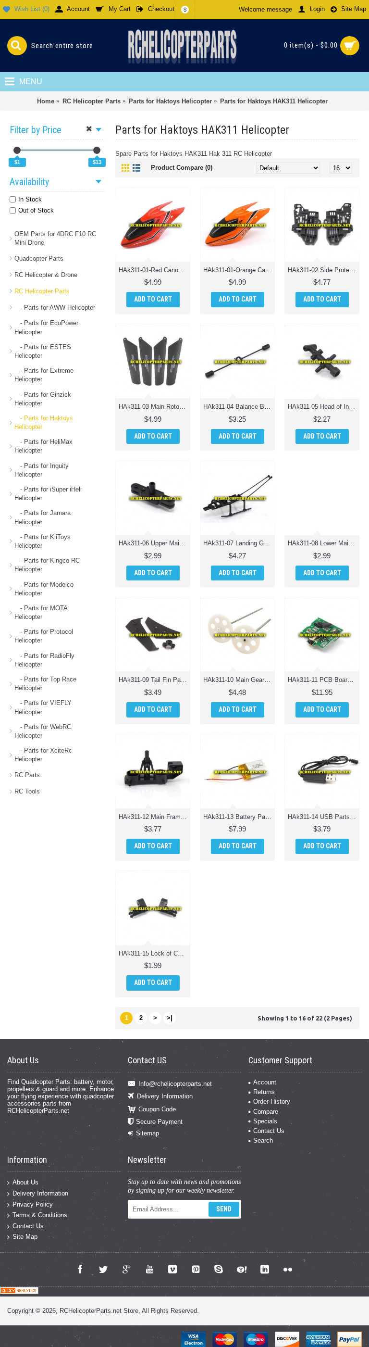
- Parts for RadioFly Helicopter (44, 660)
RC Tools (27, 791)
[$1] (17, 150)
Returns (264, 1091)
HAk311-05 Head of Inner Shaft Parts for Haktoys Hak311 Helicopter (323, 406)
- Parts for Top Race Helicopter (45, 684)
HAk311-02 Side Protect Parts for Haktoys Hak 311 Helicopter (323, 270)
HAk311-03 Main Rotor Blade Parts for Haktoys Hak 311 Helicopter (154, 406)
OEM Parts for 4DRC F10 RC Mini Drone (55, 238)
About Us (25, 1182)
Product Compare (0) (181, 167)
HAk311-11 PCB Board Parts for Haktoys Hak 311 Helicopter (323, 679)
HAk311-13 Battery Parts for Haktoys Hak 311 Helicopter (239, 816)
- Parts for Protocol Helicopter (43, 636)
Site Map (24, 1236)
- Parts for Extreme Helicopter (44, 375)
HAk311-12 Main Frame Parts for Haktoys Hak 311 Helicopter (154, 816)
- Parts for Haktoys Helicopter (43, 422)
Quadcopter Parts (38, 258)
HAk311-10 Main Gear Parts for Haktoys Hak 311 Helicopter (239, 679)
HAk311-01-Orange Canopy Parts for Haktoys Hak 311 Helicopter (239, 270)
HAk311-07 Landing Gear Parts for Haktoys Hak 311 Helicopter (239, 543)
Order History (271, 1101)
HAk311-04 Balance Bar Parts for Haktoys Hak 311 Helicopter (239, 406)
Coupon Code (157, 1108)
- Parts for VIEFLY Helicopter (43, 707)
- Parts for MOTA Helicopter (41, 612)
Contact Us (268, 1130)
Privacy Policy (32, 1204)
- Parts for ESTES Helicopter (42, 351)
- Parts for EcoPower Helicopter (46, 327)
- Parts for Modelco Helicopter (44, 589)
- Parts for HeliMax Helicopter (43, 446)
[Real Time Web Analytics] (19, 1292)
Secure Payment (159, 1121)
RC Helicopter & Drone (45, 274)
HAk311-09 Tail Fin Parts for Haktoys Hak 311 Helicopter (154, 679)
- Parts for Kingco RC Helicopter (47, 565)
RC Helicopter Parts (42, 291)
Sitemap (147, 1133)
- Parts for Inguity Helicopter (41, 470)
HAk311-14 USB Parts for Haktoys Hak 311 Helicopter (323, 816)
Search (263, 1140)
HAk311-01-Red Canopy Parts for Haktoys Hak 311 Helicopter (154, 270)
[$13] (96, 150)
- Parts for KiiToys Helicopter (42, 541)
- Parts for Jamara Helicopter (42, 517)
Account (264, 1082)
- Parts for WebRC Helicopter (42, 731)
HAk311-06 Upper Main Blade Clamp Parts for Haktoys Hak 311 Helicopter (154, 543)
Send (224, 1209)
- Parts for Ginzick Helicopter (42, 399)
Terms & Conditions (39, 1215)
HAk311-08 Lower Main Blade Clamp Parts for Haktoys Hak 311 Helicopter (323, 543)
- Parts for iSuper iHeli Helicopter (48, 494)
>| (169, 1017)
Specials (265, 1121)
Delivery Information (165, 1096)
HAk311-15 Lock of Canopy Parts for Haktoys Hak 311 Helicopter (154, 953)
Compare (265, 1111)
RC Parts (27, 775)
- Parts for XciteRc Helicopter (43, 755)
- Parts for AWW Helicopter (54, 307)
